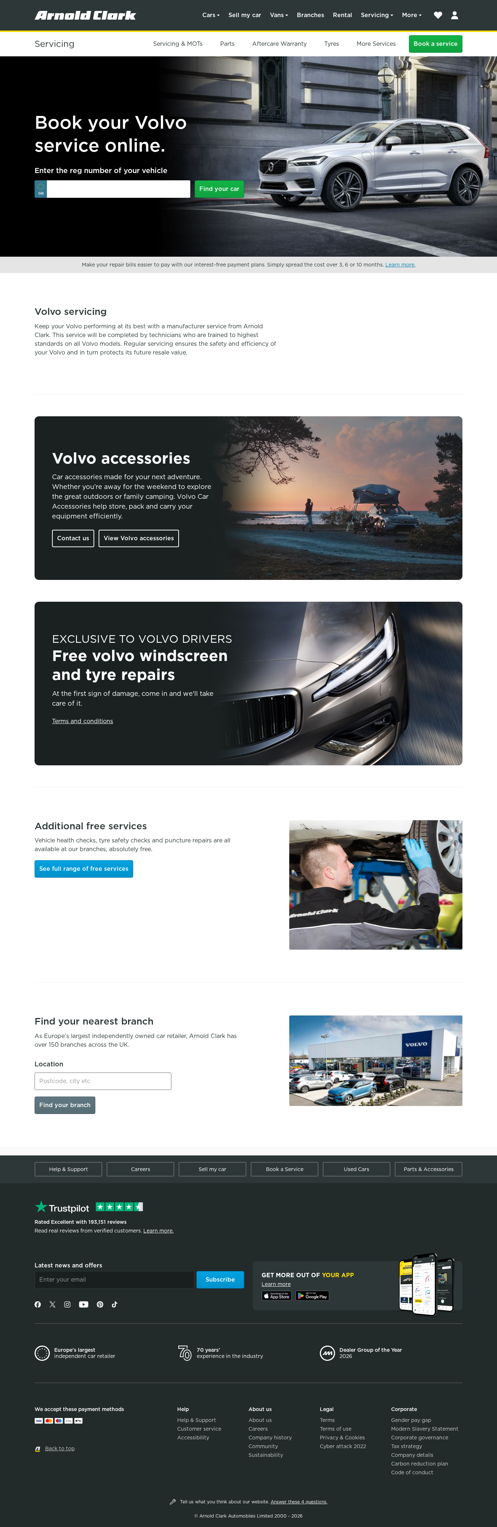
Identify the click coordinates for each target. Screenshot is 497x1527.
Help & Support (68, 1169)
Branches (310, 15)
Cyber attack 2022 (343, 1446)
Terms (327, 1420)
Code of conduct (412, 1472)
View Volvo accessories (139, 538)
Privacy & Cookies (342, 1437)
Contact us (73, 538)
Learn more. (400, 265)
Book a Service (284, 1169)
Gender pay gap (411, 1420)
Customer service (199, 1429)
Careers (140, 1169)
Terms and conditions (82, 721)
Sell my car (244, 15)
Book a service (436, 43)
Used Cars (356, 1169)
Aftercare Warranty (279, 43)
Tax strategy (406, 1446)
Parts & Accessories (429, 1169)
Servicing (375, 15)
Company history (270, 1437)
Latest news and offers (68, 1265)
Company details (412, 1455)
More (409, 15)
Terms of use (335, 1429)
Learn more (276, 1284)
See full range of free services (83, 868)
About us (260, 1420)
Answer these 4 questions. (299, 1501)
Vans (277, 15)
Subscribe (220, 1279)
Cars (208, 15)
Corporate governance (419, 1437)
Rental (342, 15)
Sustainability (266, 1455)
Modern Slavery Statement (424, 1429)
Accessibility (193, 1437)
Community (263, 1446)
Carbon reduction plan (419, 1464)
